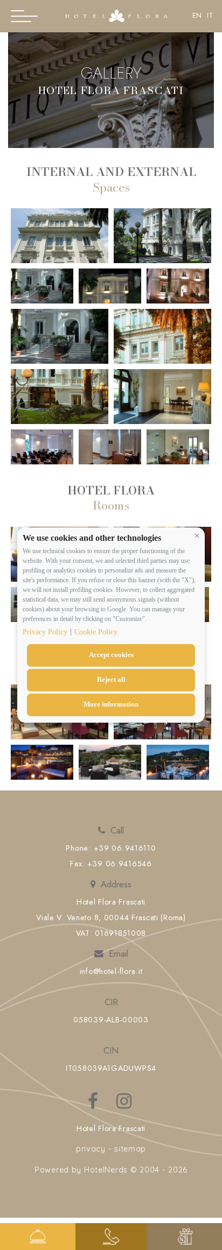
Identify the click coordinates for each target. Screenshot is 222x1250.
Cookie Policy (95, 632)
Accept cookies (111, 655)
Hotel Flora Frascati (111, 1128)
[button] (196, 535)
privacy (91, 1149)
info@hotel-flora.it (111, 971)
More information (111, 704)
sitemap (130, 1149)
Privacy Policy (45, 632)
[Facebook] (94, 1105)
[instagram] (125, 1105)
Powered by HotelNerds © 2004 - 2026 (111, 1170)
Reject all (111, 679)
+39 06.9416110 (125, 848)
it (210, 15)
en (197, 15)
